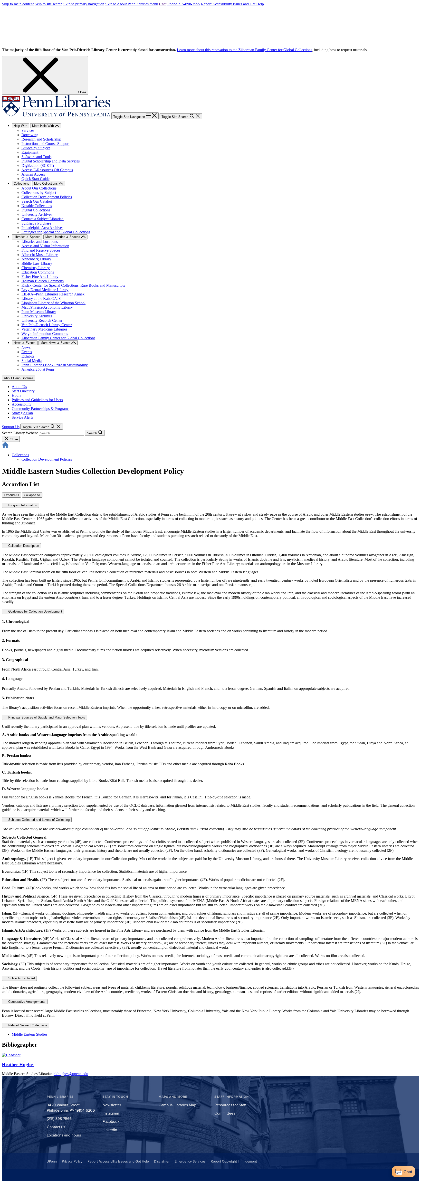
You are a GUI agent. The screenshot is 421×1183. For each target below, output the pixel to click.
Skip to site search (48, 4)
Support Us (10, 427)
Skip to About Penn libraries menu (131, 4)
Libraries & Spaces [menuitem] (27, 237)
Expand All (11, 495)
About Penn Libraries (18, 378)
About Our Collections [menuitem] (39, 188)
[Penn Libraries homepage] (56, 116)
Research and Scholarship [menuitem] (41, 139)
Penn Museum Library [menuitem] (38, 312)
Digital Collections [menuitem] (35, 210)
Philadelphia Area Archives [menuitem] (42, 228)
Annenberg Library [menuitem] (36, 259)
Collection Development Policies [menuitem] (46, 197)
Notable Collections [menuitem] (36, 206)
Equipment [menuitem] (29, 152)
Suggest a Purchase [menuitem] (36, 223)
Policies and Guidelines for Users (37, 400)
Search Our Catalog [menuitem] (36, 201)
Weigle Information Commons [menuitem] (44, 333)
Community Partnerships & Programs (40, 409)
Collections (20, 455)
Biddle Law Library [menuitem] (36, 263)
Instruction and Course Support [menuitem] (45, 144)
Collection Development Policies (46, 459)
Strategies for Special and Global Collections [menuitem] (55, 232)
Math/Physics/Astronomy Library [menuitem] (47, 307)
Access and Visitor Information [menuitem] (45, 246)
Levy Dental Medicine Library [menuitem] (44, 290)
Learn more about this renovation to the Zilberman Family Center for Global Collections (244, 50)
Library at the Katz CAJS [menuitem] (41, 298)
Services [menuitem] (27, 130)
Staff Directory (23, 391)
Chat (162, 4)
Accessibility (21, 404)
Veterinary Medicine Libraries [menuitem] (44, 329)
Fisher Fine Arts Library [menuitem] (39, 276)
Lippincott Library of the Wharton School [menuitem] (53, 303)
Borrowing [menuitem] (29, 135)
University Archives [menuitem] (36, 214)
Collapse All (32, 495)
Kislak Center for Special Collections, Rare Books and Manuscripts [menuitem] (73, 285)
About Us (19, 387)
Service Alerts (22, 417)
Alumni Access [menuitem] (33, 174)
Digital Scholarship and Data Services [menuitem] (50, 161)
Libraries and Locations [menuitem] (39, 241)
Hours (16, 395)
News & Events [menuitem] (25, 343)
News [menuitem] (25, 347)
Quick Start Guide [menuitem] (35, 179)
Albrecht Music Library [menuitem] (39, 255)
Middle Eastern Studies (29, 1034)
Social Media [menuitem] (31, 361)
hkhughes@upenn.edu (71, 1074)
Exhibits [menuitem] (27, 356)
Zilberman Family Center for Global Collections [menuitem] (58, 338)
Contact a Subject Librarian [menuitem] (42, 219)
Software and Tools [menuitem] (36, 157)
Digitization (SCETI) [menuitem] (37, 165)
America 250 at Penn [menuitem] (37, 369)
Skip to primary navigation (83, 4)
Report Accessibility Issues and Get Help (232, 4)
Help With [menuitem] (20, 126)
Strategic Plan (22, 413)
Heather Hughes (18, 1064)
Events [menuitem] (26, 352)
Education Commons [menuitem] (37, 272)
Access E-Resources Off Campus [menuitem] (47, 170)
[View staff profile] (11, 1055)
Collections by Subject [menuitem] (38, 192)
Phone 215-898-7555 (183, 4)
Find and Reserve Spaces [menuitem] (40, 250)
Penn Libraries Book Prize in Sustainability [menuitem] (54, 365)
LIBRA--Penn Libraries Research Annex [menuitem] (53, 294)
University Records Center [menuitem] (41, 320)
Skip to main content (18, 4)
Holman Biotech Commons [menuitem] (42, 281)
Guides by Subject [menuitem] (35, 148)
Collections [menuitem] (21, 183)
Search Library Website (20, 433)
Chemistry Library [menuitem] (35, 268)
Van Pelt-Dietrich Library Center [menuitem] (46, 325)
